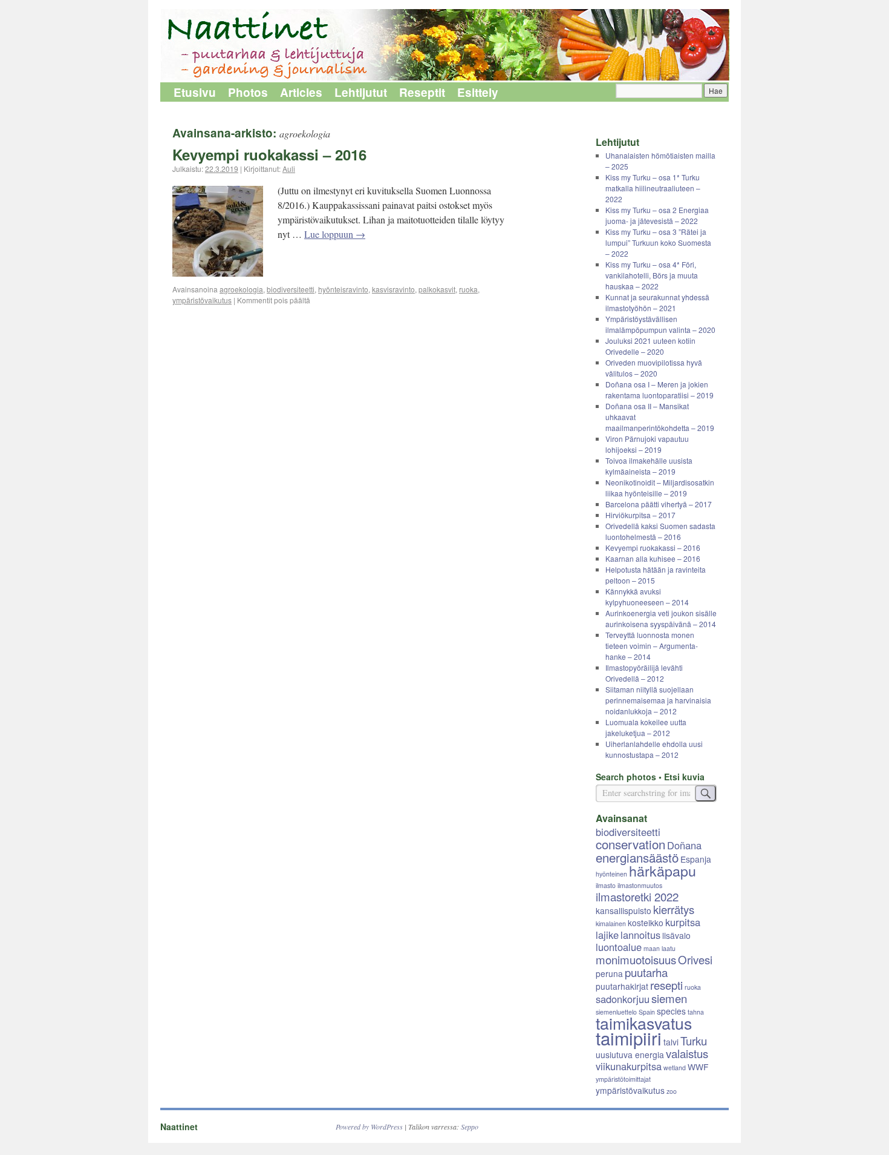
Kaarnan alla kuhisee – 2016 (652, 558)
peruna (609, 973)
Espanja (695, 859)
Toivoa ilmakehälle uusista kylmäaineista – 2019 (648, 465)
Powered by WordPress (369, 1126)
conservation (630, 844)
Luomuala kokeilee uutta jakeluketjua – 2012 (645, 727)
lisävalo (676, 935)
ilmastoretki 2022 (637, 896)
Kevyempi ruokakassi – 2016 (269, 154)
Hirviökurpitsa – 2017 (640, 515)
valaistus (687, 1053)
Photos (248, 92)
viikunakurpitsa (629, 1066)
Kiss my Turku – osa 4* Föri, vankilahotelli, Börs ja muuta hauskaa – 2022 (651, 275)
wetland (674, 1067)
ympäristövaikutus (202, 300)
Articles (301, 92)
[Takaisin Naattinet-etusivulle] (444, 45)
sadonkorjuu (623, 999)
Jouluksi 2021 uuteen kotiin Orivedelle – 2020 (650, 346)
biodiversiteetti (290, 289)
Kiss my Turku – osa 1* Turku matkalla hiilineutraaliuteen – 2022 (652, 188)
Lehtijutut (360, 92)
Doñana (684, 845)
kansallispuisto (623, 910)
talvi (671, 1042)
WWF (698, 1067)
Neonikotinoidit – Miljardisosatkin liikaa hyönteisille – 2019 (659, 487)
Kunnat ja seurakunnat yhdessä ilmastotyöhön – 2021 (657, 302)
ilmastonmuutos (639, 885)
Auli (288, 168)
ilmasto (606, 885)
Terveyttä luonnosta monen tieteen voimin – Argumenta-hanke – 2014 (651, 646)
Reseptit (422, 92)
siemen (669, 998)
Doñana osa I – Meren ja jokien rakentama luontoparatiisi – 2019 (659, 389)
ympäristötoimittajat (623, 1079)
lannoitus (640, 934)
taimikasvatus (644, 1023)
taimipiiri (629, 1037)
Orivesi (695, 959)
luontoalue (619, 946)
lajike (607, 934)
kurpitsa (682, 922)
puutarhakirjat (622, 986)
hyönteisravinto (343, 289)
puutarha (646, 972)
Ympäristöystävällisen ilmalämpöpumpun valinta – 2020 (660, 324)
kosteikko (645, 922)
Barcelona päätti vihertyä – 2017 (658, 504)
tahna (696, 1011)
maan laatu (659, 948)
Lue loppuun (334, 234)
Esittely (477, 92)
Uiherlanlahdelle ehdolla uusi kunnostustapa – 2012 (654, 749)
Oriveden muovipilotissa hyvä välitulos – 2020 (653, 367)
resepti (666, 985)
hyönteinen (611, 873)
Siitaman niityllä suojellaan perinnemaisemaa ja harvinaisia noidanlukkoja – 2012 (658, 700)
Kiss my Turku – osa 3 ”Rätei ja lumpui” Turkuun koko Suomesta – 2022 (658, 242)
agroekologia (241, 289)
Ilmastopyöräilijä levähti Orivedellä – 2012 (644, 672)
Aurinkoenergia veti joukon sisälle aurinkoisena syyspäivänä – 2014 (661, 618)
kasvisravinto (393, 289)
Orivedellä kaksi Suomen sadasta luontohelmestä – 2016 (660, 531)
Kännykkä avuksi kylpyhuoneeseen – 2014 (647, 596)
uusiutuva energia (630, 1054)
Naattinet (179, 1126)
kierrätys (673, 909)
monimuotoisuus (636, 959)
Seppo (469, 1126)
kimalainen (611, 923)
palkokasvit (436, 289)
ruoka (468, 289)
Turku (693, 1040)
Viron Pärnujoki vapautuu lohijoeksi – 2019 (647, 444)
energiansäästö (637, 857)
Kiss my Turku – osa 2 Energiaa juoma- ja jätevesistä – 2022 (657, 215)
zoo (671, 1091)
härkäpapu (662, 870)
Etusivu (195, 92)
